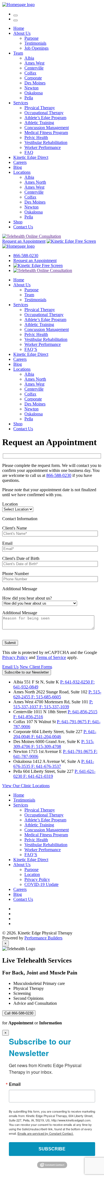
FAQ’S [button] (30, 349)
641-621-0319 (38, 776)
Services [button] (20, 102)
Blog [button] (17, 167)
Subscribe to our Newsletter (26, 672)
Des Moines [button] (34, 83)
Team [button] (18, 53)
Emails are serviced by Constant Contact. (45, 1133)
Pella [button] (28, 97)
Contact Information (19, 518)
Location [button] (32, 874)
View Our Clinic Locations (26, 785)
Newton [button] (31, 88)
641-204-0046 (46, 736)
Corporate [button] (33, 78)
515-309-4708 (46, 746)
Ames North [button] (35, 182)
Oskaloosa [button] (33, 92)
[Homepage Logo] (18, 4)
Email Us (10, 666)
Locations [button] (22, 172)
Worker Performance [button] (42, 147)
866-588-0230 (25, 255)
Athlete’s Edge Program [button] (45, 117)
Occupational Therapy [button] (44, 112)
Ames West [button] (34, 63)
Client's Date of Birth (20, 558)
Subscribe (52, 1149)
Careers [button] (20, 162)
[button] (15, 20)
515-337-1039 (54, 706)
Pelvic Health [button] (36, 137)
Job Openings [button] (36, 48)
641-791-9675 (72, 721)
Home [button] (18, 28)
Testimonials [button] (35, 43)
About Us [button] (22, 33)
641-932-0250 (75, 682)
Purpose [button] (31, 38)
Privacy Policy (15, 657)
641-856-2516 (28, 716)
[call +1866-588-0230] (15, 14)
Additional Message (19, 588)
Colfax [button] (30, 73)
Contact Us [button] (23, 227)
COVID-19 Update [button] (41, 884)
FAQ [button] (28, 152)
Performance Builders (43, 938)
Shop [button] (17, 222)
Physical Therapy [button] (39, 107)
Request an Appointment (23, 241)
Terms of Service (51, 657)
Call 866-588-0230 (18, 1013)
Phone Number (15, 573)
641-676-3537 (46, 766)
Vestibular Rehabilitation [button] (45, 142)
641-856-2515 (82, 711)
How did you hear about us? (27, 598)
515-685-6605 (46, 696)
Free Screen (85, 241)
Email (7, 543)
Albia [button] (29, 58)
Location (10, 504)
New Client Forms (36, 666)
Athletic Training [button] (39, 122)
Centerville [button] (34, 68)
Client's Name (14, 528)
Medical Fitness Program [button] (46, 132)
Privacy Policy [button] (37, 879)
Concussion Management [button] (46, 127)
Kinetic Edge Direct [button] (30, 157)
